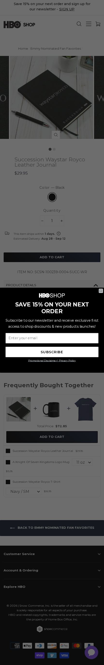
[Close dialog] (101, 290)
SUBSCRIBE (52, 352)
